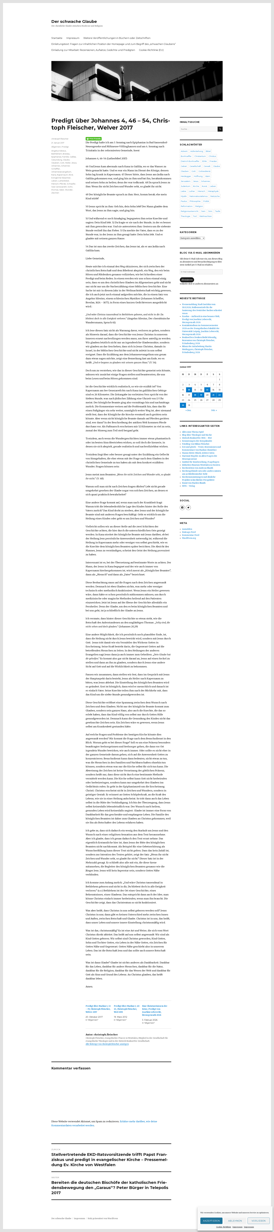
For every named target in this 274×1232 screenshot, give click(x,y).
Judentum (185, 186)
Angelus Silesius (58, 151)
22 (219, 395)
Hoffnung (198, 176)
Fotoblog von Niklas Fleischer (195, 444)
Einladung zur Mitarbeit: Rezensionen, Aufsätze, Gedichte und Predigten (93, 50)
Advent (184, 151)
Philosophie (195, 201)
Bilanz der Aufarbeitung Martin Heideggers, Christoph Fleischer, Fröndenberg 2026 (197, 349)
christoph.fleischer (59, 139)
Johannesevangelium (61, 172)
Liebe (183, 191)
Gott (62, 163)
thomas (54, 190)
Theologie (185, 216)
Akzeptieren (211, 1220)
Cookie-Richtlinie (223, 1227)
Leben (54, 181)
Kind (71, 175)
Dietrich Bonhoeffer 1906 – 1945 (197, 438)
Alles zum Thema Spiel (193, 432)
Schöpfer (71, 184)
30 (183, 405)
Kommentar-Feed (190, 535)
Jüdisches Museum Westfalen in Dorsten (201, 465)
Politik (206, 201)
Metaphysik (213, 191)
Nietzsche (215, 196)
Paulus (184, 201)
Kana (53, 175)
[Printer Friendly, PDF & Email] (128, 138)
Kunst (204, 186)
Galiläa (73, 157)
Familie (65, 157)
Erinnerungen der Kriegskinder (197, 441)
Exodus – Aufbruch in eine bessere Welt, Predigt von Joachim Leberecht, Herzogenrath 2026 (201, 319)
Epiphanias (56, 157)
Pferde (63, 184)
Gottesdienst (204, 171)
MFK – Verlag (188, 486)
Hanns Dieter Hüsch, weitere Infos (198, 453)
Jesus (73, 163)
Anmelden (187, 529)
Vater (61, 190)
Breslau (66, 154)
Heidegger (186, 176)
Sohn (70, 187)
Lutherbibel (63, 181)
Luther (192, 191)
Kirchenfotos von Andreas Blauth (197, 468)
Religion (199, 206)
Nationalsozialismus (198, 196)
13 (207, 390)
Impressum (237, 1227)
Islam (207, 176)
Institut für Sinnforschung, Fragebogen (200, 462)
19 (201, 395)
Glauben (55, 163)
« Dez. (188, 410)
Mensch (55, 184)
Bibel (208, 151)
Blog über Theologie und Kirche (197, 435)
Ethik (204, 161)
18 (195, 395)
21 (213, 395)
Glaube (66, 160)
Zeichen (55, 193)
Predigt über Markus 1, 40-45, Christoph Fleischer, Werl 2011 (127, 1009)
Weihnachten (205, 216)
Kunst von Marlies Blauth (194, 483)
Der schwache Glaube (74, 21)
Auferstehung (196, 151)
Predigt (65, 147)
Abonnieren (187, 280)
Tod (195, 216)
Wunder (69, 190)
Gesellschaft (195, 166)
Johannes (55, 166)
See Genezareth (59, 187)
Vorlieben (259, 1220)
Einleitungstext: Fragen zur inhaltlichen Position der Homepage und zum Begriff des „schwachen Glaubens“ (113, 44)
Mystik (184, 196)
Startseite (56, 38)
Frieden (213, 161)
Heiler (68, 163)
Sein (203, 211)
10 (189, 390)
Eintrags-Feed (189, 532)
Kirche (196, 186)
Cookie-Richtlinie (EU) (151, 50)
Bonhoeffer (186, 156)
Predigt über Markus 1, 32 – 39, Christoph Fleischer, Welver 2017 (98, 1009)
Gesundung (56, 160)
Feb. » (214, 410)
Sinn (210, 211)
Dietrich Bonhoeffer (190, 161)
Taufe (217, 211)
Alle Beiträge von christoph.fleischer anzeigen (107, 1044)
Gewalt (207, 166)
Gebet (184, 166)
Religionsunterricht (189, 211)
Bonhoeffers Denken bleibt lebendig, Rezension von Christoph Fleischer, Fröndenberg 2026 (199, 340)
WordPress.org (189, 538)
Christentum (200, 156)
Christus (212, 156)
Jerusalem (185, 181)
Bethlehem (56, 154)
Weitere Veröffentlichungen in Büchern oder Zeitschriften (116, 38)
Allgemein (56, 147)
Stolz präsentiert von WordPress (103, 1218)
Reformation (187, 206)
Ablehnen (235, 1220)
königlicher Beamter (61, 178)
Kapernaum (62, 175)
